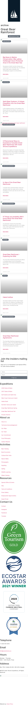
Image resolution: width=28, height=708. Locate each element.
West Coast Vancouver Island (9, 398)
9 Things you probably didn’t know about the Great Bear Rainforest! (13, 218)
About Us (4, 421)
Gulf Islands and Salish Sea (8, 394)
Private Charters (5, 414)
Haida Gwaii (4, 401)
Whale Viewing (5, 475)
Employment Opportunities (8, 495)
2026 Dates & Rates (6, 388)
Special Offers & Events (7, 482)
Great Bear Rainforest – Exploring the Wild (11, 255)
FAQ (2, 485)
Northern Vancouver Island (8, 404)
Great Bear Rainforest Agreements (11, 337)
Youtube (3, 516)
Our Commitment (6, 435)
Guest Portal (4, 499)
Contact (3, 506)
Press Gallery (5, 492)
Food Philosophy (5, 438)
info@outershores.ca (5, 651)
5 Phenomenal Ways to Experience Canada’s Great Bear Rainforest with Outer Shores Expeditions (12, 143)
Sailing (3, 468)
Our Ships (4, 428)
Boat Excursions (5, 452)
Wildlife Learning (5, 472)
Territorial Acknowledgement (9, 425)
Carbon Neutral (5, 441)
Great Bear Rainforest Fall (8, 411)
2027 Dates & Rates (6, 391)
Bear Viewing (5, 448)
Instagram (4, 509)
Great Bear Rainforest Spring (9, 408)
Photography (4, 462)
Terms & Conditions (6, 489)
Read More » (6, 74)
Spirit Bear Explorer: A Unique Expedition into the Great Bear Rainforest (14, 103)
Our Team (4, 431)
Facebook (4, 512)
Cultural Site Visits (6, 455)
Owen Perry (10, 704)
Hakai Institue (8, 297)
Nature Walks (5, 458)
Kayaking (3, 465)
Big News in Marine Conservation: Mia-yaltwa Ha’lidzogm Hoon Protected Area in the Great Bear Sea (13, 60)
